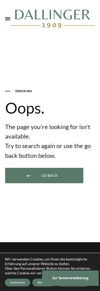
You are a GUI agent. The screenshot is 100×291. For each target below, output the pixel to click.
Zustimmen (17, 282)
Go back (49, 175)
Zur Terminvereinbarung (70, 278)
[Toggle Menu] (7, 19)
